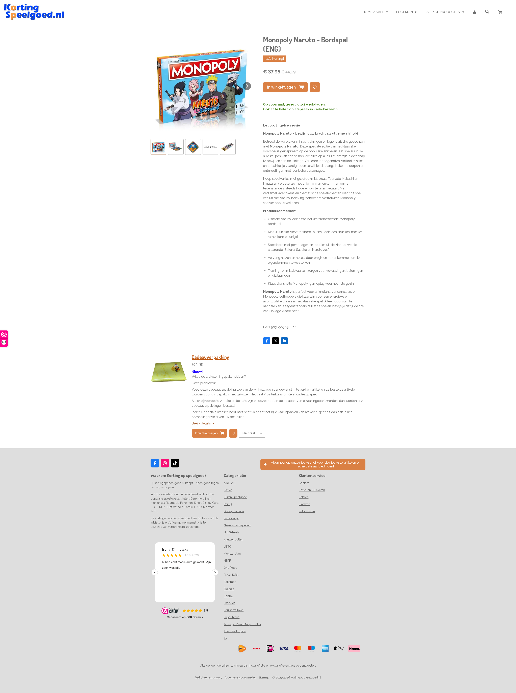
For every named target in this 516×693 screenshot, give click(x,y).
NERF (227, 560)
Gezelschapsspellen (237, 525)
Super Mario (231, 617)
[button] (158, 147)
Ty (225, 638)
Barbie (228, 490)
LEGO (227, 546)
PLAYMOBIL (231, 574)
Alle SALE (230, 483)
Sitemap (264, 677)
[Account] (474, 12)
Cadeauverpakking (210, 357)
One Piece (230, 567)
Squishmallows (233, 610)
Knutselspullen (233, 539)
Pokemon (230, 581)
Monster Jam (232, 553)
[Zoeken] (487, 12)
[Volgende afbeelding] (247, 86)
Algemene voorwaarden (240, 677)
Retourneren (307, 511)
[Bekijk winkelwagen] (500, 12)
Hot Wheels (231, 532)
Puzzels (229, 589)
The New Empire (235, 631)
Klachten (304, 504)
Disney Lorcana (234, 511)
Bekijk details (201, 423)
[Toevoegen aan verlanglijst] (315, 87)
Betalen (303, 497)
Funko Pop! (231, 518)
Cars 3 (228, 504)
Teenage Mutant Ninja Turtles (242, 624)
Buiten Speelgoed (235, 497)
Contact (304, 483)
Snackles (229, 603)
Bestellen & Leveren (312, 490)
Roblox (228, 596)
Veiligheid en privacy (208, 677)
